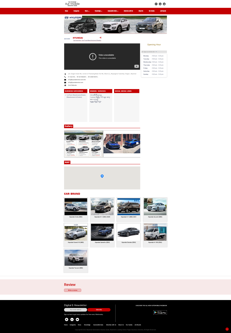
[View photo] (83, 143)
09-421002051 (81, 77)
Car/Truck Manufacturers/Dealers (91, 40)
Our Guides (152, 11)
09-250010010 (92, 77)
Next (137, 143)
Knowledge (98, 11)
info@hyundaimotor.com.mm (77, 80)
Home (66, 11)
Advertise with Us (128, 11)
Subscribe (99, 309)
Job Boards (163, 11)
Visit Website (72, 85)
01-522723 (71, 77)
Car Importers (77, 40)
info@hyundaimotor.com (75, 82)
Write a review (72, 290)
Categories (76, 11)
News (86, 11)
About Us (141, 11)
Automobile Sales (112, 11)
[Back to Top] (227, 329)
